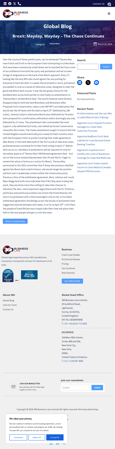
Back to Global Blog (15, 221)
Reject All (37, 437)
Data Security (68, 272)
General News (55, 44)
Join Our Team (10, 304)
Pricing (65, 263)
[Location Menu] (109, 4)
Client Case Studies (71, 254)
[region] (36, 428)
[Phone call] (19, 3)
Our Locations (68, 268)
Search (106, 66)
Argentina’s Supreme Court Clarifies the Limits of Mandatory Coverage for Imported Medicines (94, 153)
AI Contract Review (71, 259)
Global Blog (57, 26)
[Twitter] (14, 3)
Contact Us (98, 3)
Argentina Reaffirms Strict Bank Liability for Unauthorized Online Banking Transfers (93, 140)
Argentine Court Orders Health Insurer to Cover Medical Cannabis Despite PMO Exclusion (94, 167)
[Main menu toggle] (109, 13)
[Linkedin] (5, 3)
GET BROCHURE (72, 281)
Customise (18, 437)
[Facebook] (9, 3)
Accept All (55, 437)
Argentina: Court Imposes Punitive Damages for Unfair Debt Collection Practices (94, 126)
